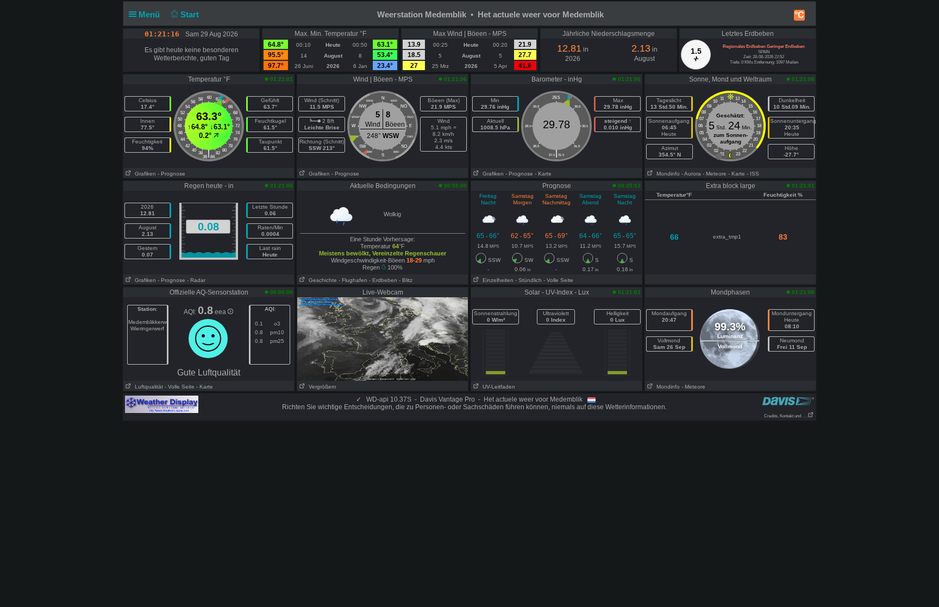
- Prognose (171, 174)
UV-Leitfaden (497, 387)
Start (190, 14)
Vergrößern (320, 387)
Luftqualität (147, 387)
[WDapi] (161, 404)
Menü (150, 14)
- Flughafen (353, 280)
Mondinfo (666, 174)
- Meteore (715, 174)
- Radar (196, 280)
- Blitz (405, 280)
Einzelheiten (496, 280)
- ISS (753, 174)
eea (221, 312)
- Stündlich (528, 280)
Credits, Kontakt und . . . (785, 416)
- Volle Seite (558, 280)
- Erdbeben (383, 280)
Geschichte (321, 280)
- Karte (543, 174)
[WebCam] (382, 338)
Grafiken (144, 174)
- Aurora (691, 174)
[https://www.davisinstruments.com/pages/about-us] (788, 400)
